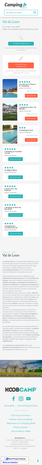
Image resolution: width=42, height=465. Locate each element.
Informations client (21, 431)
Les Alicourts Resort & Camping (27, 85)
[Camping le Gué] (10, 134)
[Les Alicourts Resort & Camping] (10, 88)
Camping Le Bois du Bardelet (12, 208)
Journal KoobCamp (27, 405)
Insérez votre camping (20, 419)
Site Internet (31, 96)
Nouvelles (9, 405)
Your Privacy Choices (17, 459)
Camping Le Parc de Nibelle (27, 108)
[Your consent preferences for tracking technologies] (38, 461)
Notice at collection (10, 462)
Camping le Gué (26, 130)
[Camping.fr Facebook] (13, 398)
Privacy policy (20, 427)
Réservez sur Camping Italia (21, 423)
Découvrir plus (32, 91)
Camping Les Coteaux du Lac (11, 227)
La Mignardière (10, 170)
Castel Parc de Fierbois (10, 190)
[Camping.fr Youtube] (28, 398)
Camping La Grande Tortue (13, 152)
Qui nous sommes (20, 415)
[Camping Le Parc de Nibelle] (10, 111)
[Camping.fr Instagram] (21, 398)
